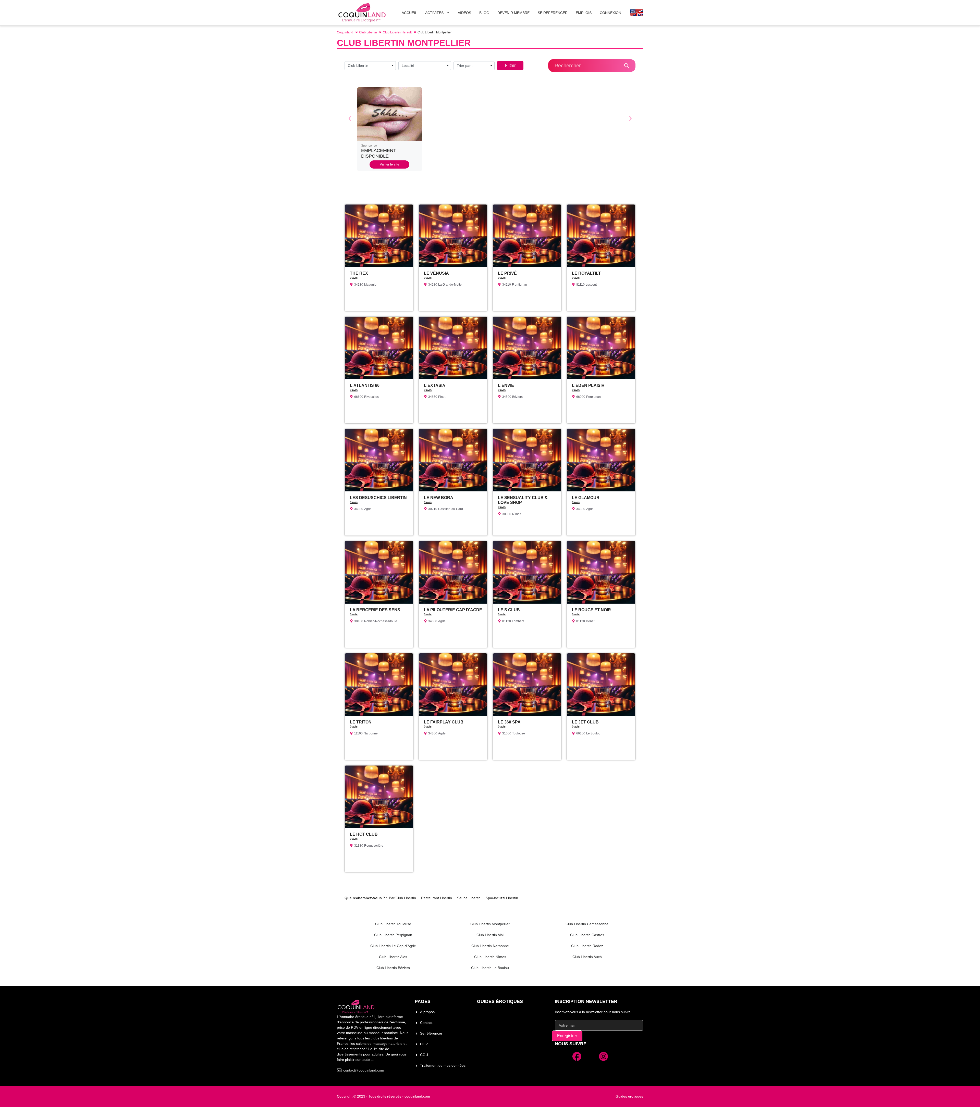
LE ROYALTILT (586, 273)
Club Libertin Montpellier (490, 924)
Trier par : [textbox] (465, 65)
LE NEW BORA (438, 497)
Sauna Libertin (469, 898)
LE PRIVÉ (507, 273)
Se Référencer (553, 13)
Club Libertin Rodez (587, 946)
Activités (434, 13)
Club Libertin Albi (490, 935)
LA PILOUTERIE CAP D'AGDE (453, 610)
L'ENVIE (506, 385)
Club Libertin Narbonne (490, 946)
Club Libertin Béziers (393, 968)
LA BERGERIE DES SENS (375, 610)
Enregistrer (567, 1036)
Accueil (409, 13)
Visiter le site (389, 164)
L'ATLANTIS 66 (364, 385)
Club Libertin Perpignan (393, 935)
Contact (426, 1023)
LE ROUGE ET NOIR (591, 610)
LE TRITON (361, 722)
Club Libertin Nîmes (490, 957)
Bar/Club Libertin (402, 898)
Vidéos (464, 13)
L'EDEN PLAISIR (588, 385)
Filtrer (510, 65)
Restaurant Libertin (436, 898)
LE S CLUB (509, 610)
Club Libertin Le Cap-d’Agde (393, 946)
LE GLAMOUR (585, 497)
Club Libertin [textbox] (358, 65)
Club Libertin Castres (587, 935)
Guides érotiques (500, 1001)
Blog (484, 13)
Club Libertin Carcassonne (587, 924)
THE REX (359, 273)
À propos (427, 1012)
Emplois (584, 13)
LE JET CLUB (585, 722)
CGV (424, 1044)
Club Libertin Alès (393, 957)
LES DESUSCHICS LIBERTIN (378, 497)
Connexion (610, 13)
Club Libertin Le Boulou (490, 968)
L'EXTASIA (434, 385)
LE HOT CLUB (364, 834)
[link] (389, 129)
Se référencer (431, 1033)
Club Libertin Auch (587, 957)
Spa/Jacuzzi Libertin (502, 898)
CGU (424, 1055)
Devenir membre (513, 13)
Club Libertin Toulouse (393, 924)
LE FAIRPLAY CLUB (443, 722)
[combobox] (370, 65)
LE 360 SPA (509, 722)
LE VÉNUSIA (436, 273)
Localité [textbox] (408, 65)
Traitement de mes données (442, 1065)
